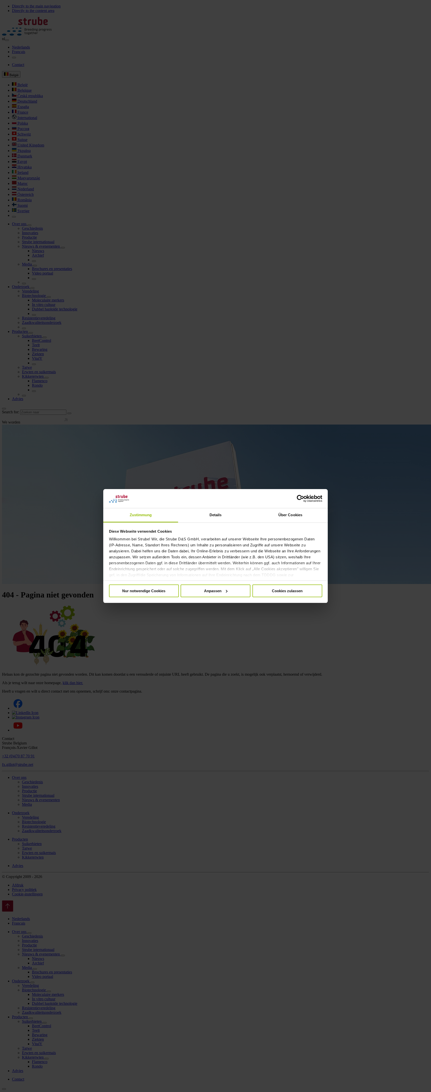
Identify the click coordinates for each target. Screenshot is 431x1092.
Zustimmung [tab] (141, 515)
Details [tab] (216, 515)
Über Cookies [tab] (290, 515)
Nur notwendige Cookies (143, 591)
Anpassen (212, 591)
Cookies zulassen (287, 591)
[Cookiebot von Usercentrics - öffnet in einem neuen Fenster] (300, 498)
